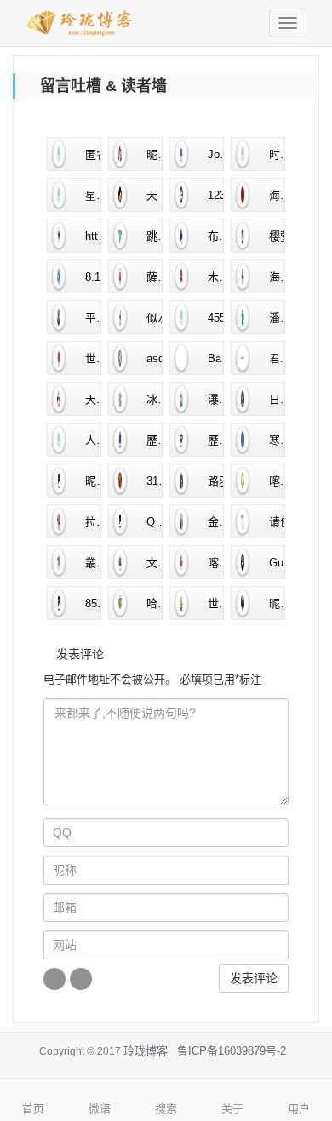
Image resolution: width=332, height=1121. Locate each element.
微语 (100, 1108)
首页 (33, 1108)
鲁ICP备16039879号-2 (231, 1050)
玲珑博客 (145, 1050)
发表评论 (254, 978)
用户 (299, 1108)
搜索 (166, 1108)
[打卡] (81, 979)
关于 (232, 1108)
